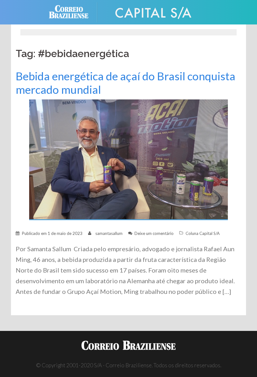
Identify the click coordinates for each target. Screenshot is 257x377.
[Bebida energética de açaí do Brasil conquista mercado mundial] (128, 159)
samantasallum (109, 233)
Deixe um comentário (154, 233)
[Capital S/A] (153, 11)
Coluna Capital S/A (203, 233)
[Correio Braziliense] (73, 11)
